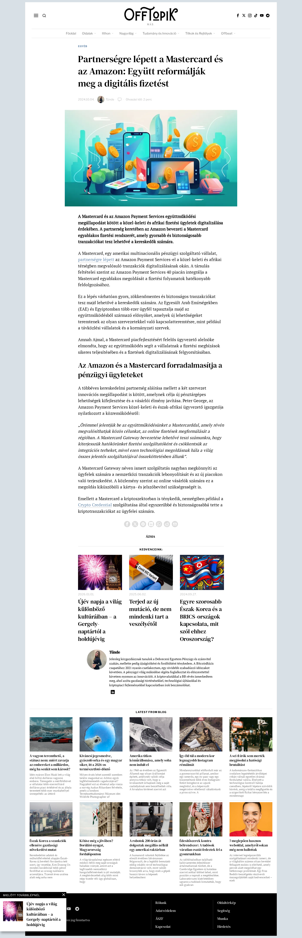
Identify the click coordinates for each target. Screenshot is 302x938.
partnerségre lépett (96, 259)
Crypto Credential (95, 504)
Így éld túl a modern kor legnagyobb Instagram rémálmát (197, 760)
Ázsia (150, 536)
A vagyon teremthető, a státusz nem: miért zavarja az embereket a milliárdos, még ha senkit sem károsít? (50, 762)
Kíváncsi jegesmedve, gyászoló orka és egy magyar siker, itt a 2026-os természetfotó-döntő (101, 762)
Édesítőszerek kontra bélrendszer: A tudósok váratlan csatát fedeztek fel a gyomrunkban (201, 847)
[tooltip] (238, 15)
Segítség (223, 910)
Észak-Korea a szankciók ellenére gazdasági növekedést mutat (48, 845)
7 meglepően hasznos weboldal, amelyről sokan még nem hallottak (248, 845)
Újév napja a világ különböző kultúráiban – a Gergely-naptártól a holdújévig (100, 620)
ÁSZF (159, 918)
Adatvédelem (165, 910)
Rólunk (160, 902)
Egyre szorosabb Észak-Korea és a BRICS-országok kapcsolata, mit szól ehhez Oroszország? (201, 620)
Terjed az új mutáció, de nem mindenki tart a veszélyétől (150, 613)
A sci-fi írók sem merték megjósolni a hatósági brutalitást (247, 760)
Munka (222, 918)
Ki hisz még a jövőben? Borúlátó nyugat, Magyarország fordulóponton (96, 847)
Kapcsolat (163, 926)
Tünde (110, 99)
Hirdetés (224, 926)
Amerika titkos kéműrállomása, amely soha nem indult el (150, 760)
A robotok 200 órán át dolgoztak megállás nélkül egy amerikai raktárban (149, 845)
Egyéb (82, 46)
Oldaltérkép (226, 902)
